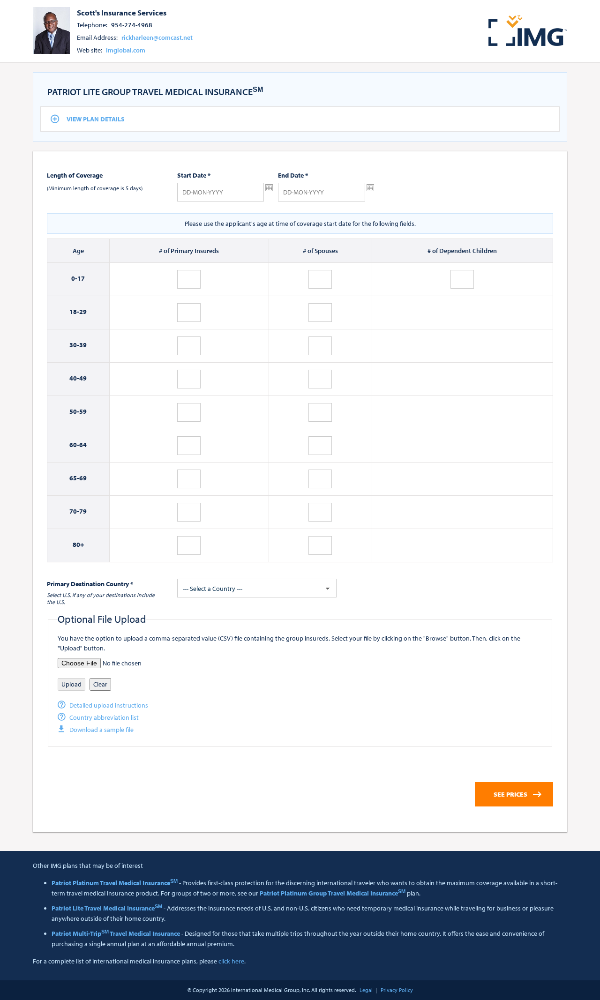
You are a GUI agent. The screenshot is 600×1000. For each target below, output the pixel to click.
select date (269, 188)
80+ (78, 544)
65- (74, 478)
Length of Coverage (75, 175)
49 (83, 378)
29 (83, 311)
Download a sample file (101, 729)
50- (74, 411)
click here (231, 961)
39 (83, 345)
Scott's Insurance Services (121, 12)
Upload (71, 684)
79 (83, 511)
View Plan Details (96, 119)
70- (74, 511)
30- (74, 345)
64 (83, 444)
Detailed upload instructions (108, 705)
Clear (100, 684)
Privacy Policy (397, 989)
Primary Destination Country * (90, 584)
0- (74, 278)
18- (74, 311)
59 (83, 411)
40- (74, 378)
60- (74, 444)
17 (81, 278)
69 (83, 478)
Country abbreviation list (104, 717)
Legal (366, 989)
